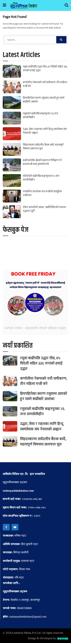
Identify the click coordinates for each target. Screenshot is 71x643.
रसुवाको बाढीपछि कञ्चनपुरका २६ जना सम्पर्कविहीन (40, 115)
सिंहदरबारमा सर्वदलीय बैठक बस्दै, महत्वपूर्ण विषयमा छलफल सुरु (43, 147)
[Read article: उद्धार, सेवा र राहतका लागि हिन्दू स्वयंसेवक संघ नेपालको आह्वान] (12, 133)
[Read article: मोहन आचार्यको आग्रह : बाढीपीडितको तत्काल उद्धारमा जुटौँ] (12, 211)
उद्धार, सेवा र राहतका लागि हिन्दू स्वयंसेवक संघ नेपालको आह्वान (45, 131)
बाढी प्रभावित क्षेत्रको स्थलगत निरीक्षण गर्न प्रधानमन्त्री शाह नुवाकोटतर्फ (42, 162)
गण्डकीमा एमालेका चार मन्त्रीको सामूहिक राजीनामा (42, 193)
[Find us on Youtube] (14, 527)
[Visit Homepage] (23, 5)
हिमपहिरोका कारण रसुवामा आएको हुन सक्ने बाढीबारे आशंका (43, 100)
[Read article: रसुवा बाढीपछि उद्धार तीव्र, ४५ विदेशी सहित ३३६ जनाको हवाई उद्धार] (12, 71)
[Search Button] (66, 5)
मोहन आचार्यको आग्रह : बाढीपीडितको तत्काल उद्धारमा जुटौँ (44, 209)
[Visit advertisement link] (35, 302)
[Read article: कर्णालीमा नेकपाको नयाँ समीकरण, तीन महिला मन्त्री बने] (12, 86)
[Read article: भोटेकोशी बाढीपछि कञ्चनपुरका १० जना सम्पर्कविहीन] (12, 180)
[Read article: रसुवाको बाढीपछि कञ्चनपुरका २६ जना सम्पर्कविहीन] (12, 118)
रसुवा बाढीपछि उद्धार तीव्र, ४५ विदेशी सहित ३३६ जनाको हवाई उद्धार (45, 68)
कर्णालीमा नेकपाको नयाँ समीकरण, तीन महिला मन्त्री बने (45, 84)
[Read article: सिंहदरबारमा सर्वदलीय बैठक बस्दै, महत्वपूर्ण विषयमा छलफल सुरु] (12, 149)
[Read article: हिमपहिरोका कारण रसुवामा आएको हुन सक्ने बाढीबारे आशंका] (12, 102)
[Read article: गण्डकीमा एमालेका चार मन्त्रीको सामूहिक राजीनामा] (12, 196)
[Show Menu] (4, 5)
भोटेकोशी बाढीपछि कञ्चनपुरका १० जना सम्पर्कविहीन (41, 178)
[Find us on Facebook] (6, 527)
